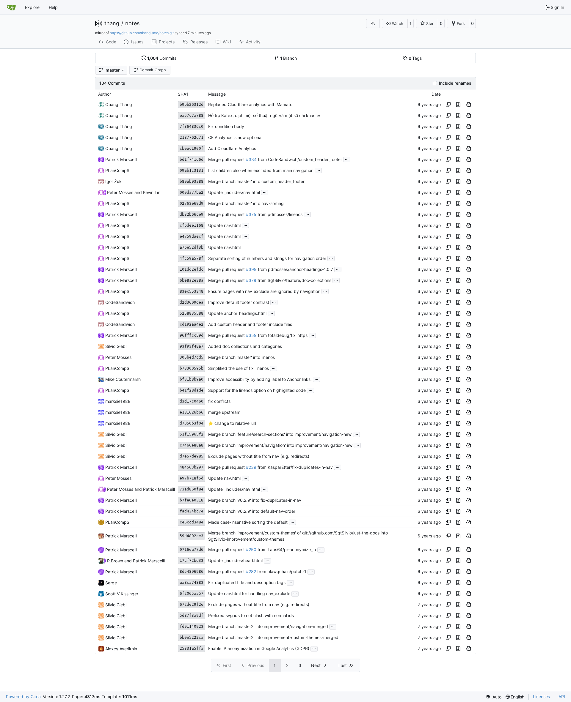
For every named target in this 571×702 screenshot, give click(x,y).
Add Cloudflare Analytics (232, 148)
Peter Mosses (120, 192)
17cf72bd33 (191, 560)
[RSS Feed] (373, 23)
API (562, 696)
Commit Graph (152, 69)
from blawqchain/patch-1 (281, 571)
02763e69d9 (191, 203)
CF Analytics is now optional (235, 137)
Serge (111, 582)
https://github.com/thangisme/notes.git (142, 33)
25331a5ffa (191, 648)
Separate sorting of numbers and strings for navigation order (267, 258)
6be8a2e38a (191, 280)
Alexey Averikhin (121, 648)
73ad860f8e (191, 489)
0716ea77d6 (191, 549)
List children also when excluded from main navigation (260, 170)
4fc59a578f (191, 258)
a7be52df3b (191, 247)
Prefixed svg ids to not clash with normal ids (251, 615)
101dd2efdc (191, 269)
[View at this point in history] (468, 104)
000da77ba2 (191, 192)
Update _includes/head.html (235, 560)
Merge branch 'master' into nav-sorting (246, 203)
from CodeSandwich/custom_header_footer (299, 159)
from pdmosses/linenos (279, 214)
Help (53, 7)
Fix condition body (226, 126)
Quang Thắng (118, 126)
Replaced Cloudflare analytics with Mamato (250, 104)
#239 (251, 467)
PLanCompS (117, 170)
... (347, 159)
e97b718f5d (191, 478)
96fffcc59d (191, 335)
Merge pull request (227, 159)
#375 (251, 214)
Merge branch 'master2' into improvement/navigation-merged (268, 626)
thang (111, 23)
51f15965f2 (191, 434)
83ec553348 (191, 291)
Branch (288, 58)
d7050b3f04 (191, 423)
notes (132, 23)
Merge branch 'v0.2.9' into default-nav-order (251, 511)
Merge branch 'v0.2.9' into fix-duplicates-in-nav (254, 500)
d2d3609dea (191, 302)
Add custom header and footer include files (250, 324)
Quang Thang (118, 104)
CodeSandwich (120, 302)
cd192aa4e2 (191, 324)
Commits (161, 58)
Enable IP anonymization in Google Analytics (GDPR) (258, 648)
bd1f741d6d (191, 159)
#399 (251, 269)
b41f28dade (191, 390)
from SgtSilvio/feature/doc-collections (293, 280)
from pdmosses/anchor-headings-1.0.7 (295, 269)
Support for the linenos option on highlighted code (257, 390)
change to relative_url (234, 423)
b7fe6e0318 (191, 500)
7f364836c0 (191, 126)
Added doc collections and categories (245, 346)
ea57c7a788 (191, 115)
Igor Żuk (113, 181)
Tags (415, 58)
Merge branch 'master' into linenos (241, 357)
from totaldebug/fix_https (282, 335)
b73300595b (191, 368)
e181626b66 (191, 412)
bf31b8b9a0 (191, 379)
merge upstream (224, 412)
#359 (251, 335)
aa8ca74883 (191, 582)
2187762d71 (191, 137)
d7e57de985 (191, 456)
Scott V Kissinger (121, 593)
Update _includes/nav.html (234, 192)
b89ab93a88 (191, 181)
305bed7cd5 (191, 357)
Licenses (541, 696)
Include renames (455, 83)
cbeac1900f (191, 148)
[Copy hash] (448, 104)
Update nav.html (224, 225)
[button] (395, 23)
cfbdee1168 (191, 225)
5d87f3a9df (191, 615)
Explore (32, 7)
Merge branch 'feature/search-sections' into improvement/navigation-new (280, 434)
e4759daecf (191, 236)
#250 (251, 549)
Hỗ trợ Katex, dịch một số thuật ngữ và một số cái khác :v (264, 115)
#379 (251, 280)
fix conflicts (219, 401)
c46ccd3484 (191, 522)
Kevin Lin (151, 192)
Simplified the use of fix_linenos (238, 368)
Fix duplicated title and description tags (247, 582)
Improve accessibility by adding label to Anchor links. (260, 379)
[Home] (11, 7)
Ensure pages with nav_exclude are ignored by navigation (264, 291)
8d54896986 (191, 571)
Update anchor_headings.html (237, 313)
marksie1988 (118, 401)
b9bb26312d (191, 104)
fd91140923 (191, 626)
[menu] (493, 696)
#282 (251, 571)
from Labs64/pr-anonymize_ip (286, 549)
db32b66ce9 (191, 214)
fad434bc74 (191, 511)
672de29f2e (191, 604)
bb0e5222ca (191, 637)
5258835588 (191, 313)
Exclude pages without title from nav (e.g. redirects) (258, 456)
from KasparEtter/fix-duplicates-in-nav (294, 467)
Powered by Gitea (23, 696)
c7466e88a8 (191, 445)
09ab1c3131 (191, 170)
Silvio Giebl (115, 346)
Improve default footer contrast (238, 302)
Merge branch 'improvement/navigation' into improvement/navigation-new (280, 445)
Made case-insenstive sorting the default (248, 522)
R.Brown (115, 560)
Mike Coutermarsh (123, 379)
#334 (251, 159)
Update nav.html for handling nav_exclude (249, 593)
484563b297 (191, 467)
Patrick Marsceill (121, 159)
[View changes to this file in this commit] (458, 104)
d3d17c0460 (191, 401)
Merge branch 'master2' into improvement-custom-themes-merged (273, 637)
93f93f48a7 (191, 346)
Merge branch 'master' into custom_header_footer (256, 181)
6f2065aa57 (191, 593)
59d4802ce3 (191, 536)
